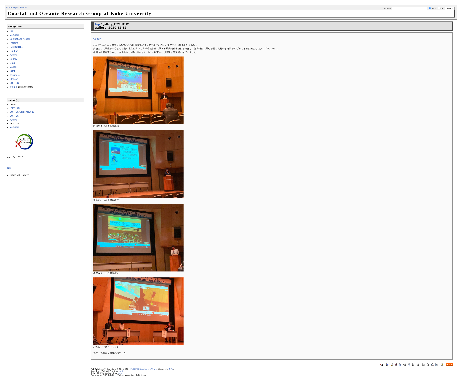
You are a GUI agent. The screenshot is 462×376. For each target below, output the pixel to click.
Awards (14, 55)
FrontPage (15, 108)
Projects (14, 43)
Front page (12, 7)
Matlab (13, 67)
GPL (171, 369)
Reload (23, 7)
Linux (13, 63)
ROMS (13, 71)
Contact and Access (20, 39)
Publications (16, 47)
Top (12, 31)
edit (9, 168)
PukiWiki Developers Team (143, 369)
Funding (14, 51)
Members (14, 35)
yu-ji (121, 371)
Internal (14, 87)
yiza (120, 373)
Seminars (15, 75)
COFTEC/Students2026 (22, 112)
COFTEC (14, 83)
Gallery (13, 59)
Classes (14, 79)
